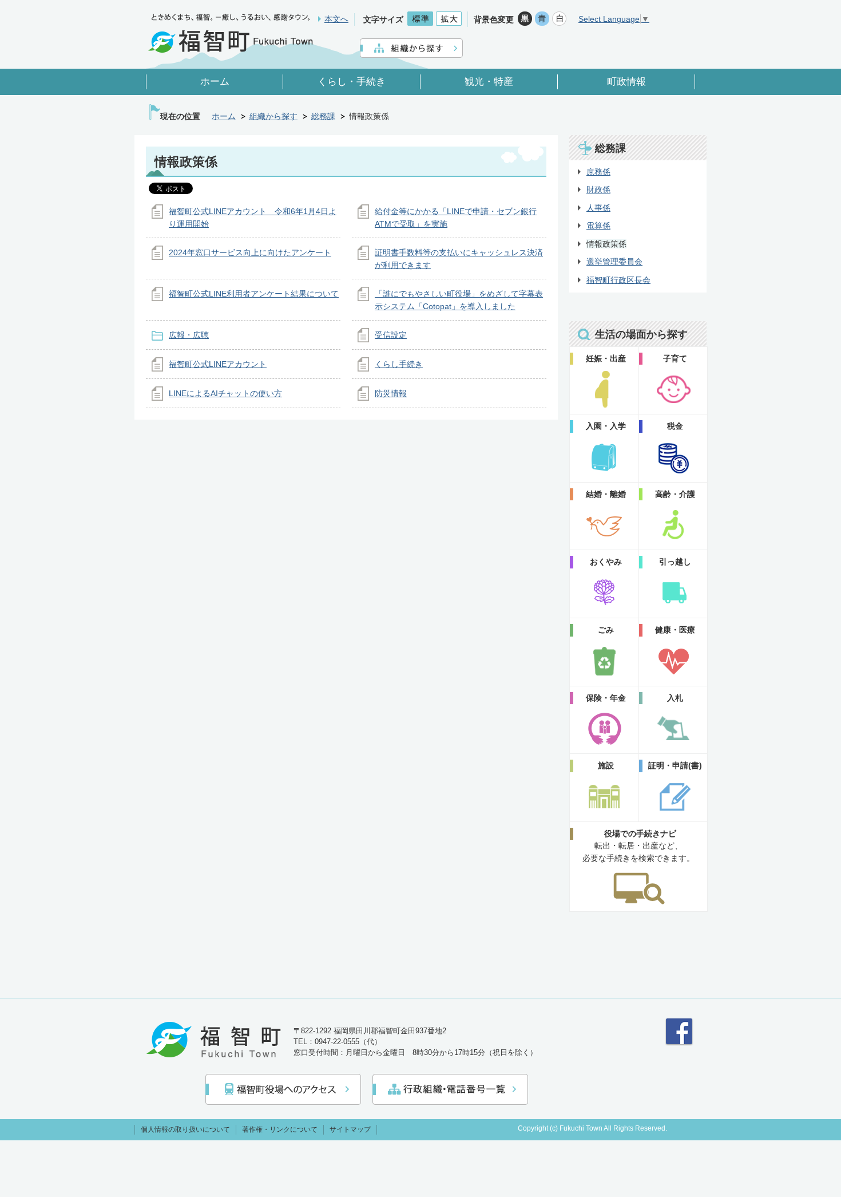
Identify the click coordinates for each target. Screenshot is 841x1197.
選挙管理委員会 (614, 261)
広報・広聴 (189, 334)
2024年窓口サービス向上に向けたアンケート (250, 252)
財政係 (598, 189)
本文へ (336, 18)
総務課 (323, 116)
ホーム (224, 116)
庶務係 (598, 171)
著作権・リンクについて (280, 1129)
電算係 (598, 225)
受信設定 (391, 334)
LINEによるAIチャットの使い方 (225, 393)
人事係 (598, 207)
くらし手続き (399, 364)
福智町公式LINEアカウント (218, 364)
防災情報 (391, 393)
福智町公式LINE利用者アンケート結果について (254, 293)
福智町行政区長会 (618, 280)
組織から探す (273, 116)
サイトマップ (350, 1129)
